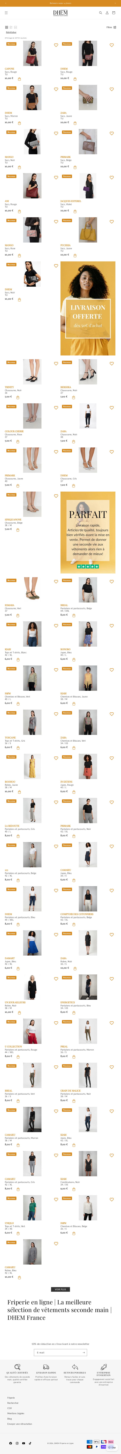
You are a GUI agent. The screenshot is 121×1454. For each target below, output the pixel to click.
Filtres (109, 27)
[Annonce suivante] (115, 3)
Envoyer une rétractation (19, 1424)
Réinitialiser (11, 32)
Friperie (11, 1397)
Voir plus (60, 1289)
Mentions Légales (15, 1413)
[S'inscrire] (83, 1352)
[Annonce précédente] (6, 3)
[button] (6, 13)
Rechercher (13, 1403)
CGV (9, 1408)
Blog (9, 1418)
